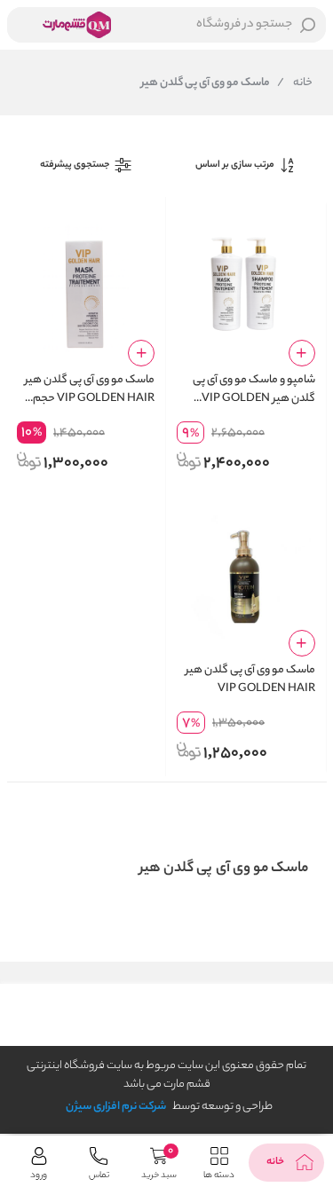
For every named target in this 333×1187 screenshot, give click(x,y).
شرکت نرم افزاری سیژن (116, 1106)
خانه (295, 83)
